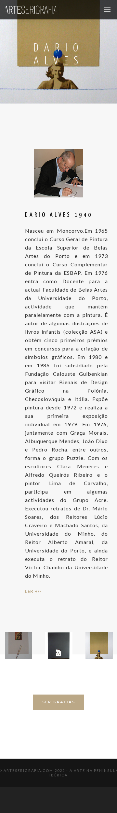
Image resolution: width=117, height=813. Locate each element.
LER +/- (33, 591)
